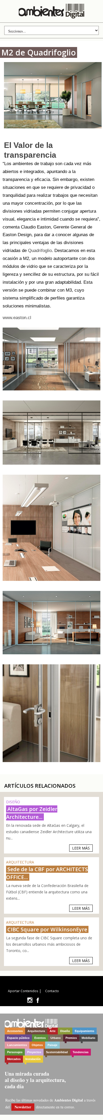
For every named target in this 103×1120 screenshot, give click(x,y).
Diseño (65, 1031)
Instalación (33, 1059)
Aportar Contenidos (23, 991)
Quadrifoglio (40, 250)
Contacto (52, 991)
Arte (52, 1031)
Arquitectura (36, 1031)
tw (29, 1000)
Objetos (37, 1045)
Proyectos (34, 1052)
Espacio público (18, 1037)
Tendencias (80, 1052)
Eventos (40, 1037)
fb (37, 1000)
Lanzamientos (17, 1045)
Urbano (55, 1037)
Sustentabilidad (57, 1052)
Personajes (14, 1052)
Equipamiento (84, 1031)
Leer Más (81, 848)
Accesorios (15, 1031)
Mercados (14, 1059)
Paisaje (52, 1045)
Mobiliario (88, 1037)
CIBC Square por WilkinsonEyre (47, 929)
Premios (71, 1037)
